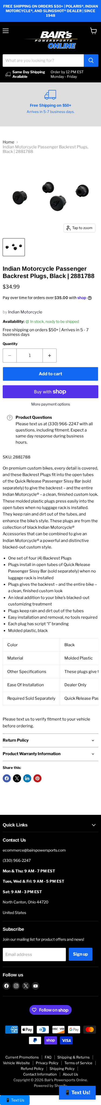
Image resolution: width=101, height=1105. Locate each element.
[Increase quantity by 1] (50, 356)
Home (8, 142)
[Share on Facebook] (7, 778)
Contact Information (40, 1074)
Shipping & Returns (73, 1057)
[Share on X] (17, 778)
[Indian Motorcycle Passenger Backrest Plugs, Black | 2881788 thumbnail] (14, 247)
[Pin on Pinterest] (37, 778)
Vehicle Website (16, 1063)
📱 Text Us (14, 1100)
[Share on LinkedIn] (27, 778)
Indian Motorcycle (25, 312)
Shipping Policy (62, 1068)
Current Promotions (22, 1057)
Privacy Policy (47, 1063)
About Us (70, 1074)
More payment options (50, 404)
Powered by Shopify (50, 1085)
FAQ (48, 1057)
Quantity (10, 344)
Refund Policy (32, 1068)
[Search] (91, 60)
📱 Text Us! (77, 1092)
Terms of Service (78, 1063)
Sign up (80, 954)
